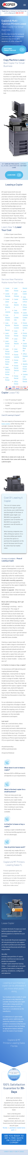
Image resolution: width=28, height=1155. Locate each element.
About (11, 1151)
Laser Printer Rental (7, 351)
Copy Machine (16, 305)
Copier (16, 299)
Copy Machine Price (25, 299)
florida (5, 1128)
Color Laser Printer (16, 333)
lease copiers (6, 424)
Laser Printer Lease (7, 343)
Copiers (6, 1151)
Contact (21, 1151)
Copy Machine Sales (7, 317)
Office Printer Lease (25, 307)
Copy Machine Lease (16, 325)
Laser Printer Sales (7, 335)
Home (16, 1151)
